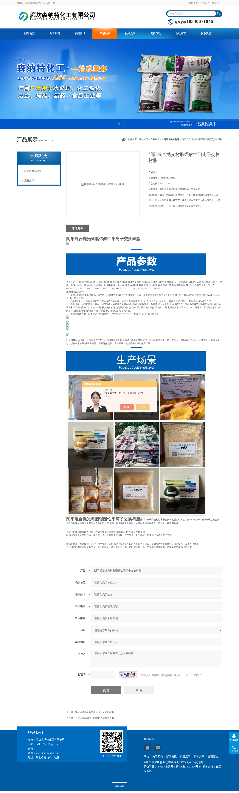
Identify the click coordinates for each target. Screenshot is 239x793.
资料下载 (155, 33)
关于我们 (54, 33)
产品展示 (105, 33)
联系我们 (216, 3)
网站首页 (29, 33)
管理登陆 (213, 756)
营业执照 (119, 785)
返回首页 (193, 3)
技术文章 (130, 33)
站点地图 (198, 762)
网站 (146, 756)
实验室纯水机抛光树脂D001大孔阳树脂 (94, 712)
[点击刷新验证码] (128, 674)
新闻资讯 (80, 33)
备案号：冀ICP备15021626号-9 (183, 766)
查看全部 (29, 180)
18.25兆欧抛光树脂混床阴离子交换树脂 (94, 717)
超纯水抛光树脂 (32, 171)
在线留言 (205, 3)
